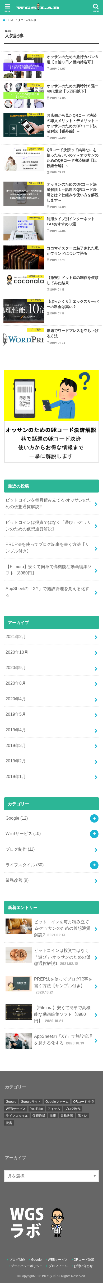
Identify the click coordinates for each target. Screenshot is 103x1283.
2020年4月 (16, 698)
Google (17, 818)
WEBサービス (23, 833)
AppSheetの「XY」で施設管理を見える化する (47, 591)
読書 (9, 1123)
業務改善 (17, 880)
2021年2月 (16, 636)
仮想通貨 (38, 1116)
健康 (53, 1116)
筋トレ (82, 1116)
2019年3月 (16, 745)
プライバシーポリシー (27, 1266)
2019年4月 (16, 729)
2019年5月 (16, 714)
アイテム (54, 1109)
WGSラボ (49, 1276)
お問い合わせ (83, 1266)
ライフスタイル (25, 864)
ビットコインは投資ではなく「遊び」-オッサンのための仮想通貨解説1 (48, 525)
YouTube (36, 1109)
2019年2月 (16, 760)
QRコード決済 (83, 1102)
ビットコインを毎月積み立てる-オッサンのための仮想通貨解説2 (48, 503)
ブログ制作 (20, 849)
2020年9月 (16, 667)
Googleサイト (31, 1102)
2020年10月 (17, 652)
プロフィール (58, 1266)
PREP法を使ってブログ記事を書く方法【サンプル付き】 (47, 547)
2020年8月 (16, 683)
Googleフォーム (57, 1102)
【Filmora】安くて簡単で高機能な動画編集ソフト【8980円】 (49, 569)
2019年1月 (16, 776)
